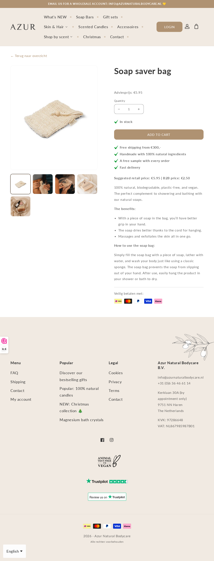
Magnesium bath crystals (82, 419)
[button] (58, 27)
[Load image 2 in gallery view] (43, 184)
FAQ (14, 372)
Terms (114, 390)
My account (20, 399)
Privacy (115, 381)
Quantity (119, 100)
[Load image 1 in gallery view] (20, 184)
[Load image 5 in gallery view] (20, 206)
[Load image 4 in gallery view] (87, 184)
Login (169, 27)
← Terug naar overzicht (28, 56)
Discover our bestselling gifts (73, 376)
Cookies (116, 372)
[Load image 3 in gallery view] (65, 184)
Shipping (17, 381)
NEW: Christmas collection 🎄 (74, 407)
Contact (17, 390)
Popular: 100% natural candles (79, 391)
